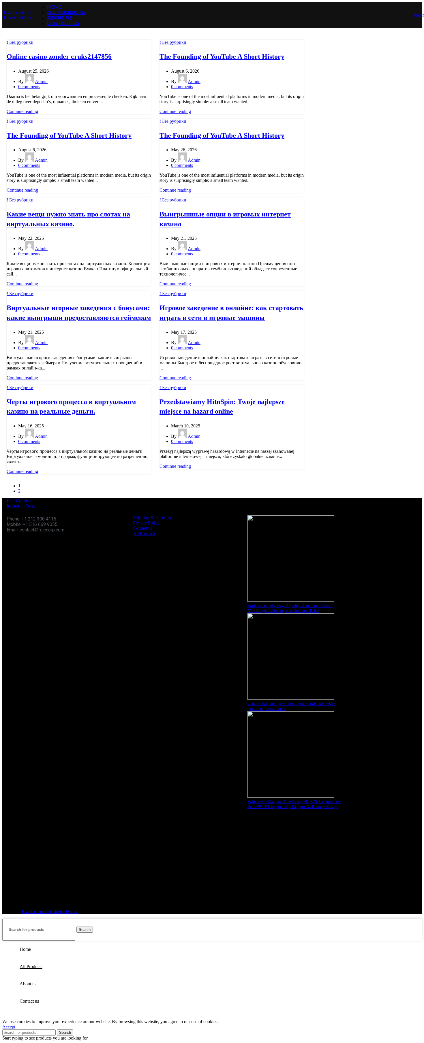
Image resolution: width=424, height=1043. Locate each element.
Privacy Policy (146, 522)
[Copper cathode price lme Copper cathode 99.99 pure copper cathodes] (290, 698)
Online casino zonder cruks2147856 (59, 56)
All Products (144, 533)
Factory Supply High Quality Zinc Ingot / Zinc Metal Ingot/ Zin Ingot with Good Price (290, 608)
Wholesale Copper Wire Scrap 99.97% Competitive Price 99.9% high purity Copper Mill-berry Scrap (294, 804)
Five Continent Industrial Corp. (18, 15)
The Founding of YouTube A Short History (222, 56)
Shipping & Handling (152, 517)
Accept (8, 1026)
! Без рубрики (20, 42)
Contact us (142, 528)
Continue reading (22, 111)
